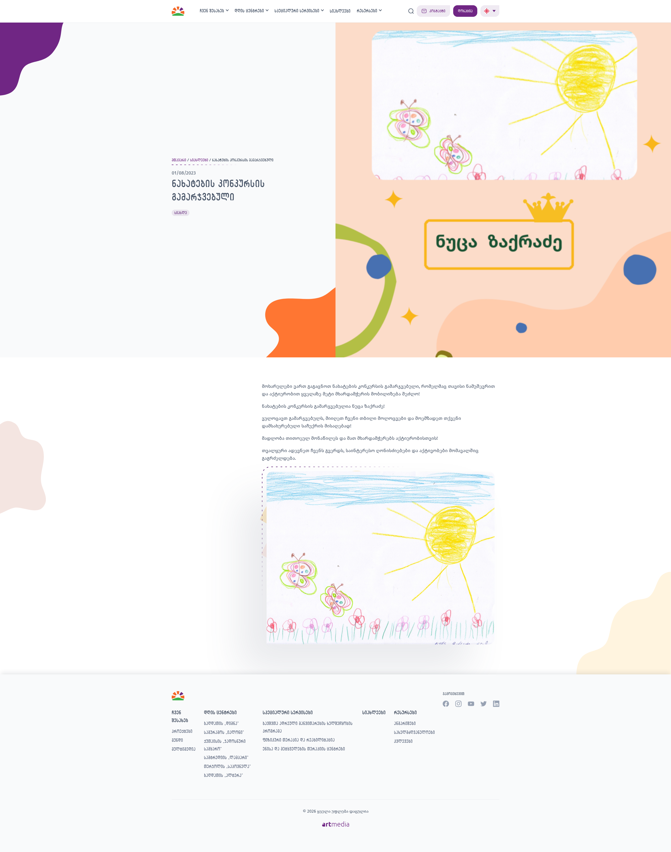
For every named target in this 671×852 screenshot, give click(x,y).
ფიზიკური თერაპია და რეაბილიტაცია (299, 739)
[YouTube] (471, 703)
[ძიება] (411, 11)
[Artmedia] (335, 823)
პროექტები (182, 731)
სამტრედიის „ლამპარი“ (226, 757)
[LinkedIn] (496, 704)
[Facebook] (446, 704)
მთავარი (179, 160)
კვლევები (403, 741)
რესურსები (367, 10)
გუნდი (177, 740)
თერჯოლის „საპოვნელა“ (227, 766)
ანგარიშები (405, 723)
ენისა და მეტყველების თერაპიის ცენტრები (304, 748)
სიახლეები (340, 10)
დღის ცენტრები (249, 10)
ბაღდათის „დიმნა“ (221, 723)
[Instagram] (458, 704)
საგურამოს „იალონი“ (224, 732)
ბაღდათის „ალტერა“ (223, 775)
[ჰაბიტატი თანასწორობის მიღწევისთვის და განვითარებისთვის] (178, 10)
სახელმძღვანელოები (414, 732)
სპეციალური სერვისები (296, 10)
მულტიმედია (184, 749)
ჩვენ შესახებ (212, 10)
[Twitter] (483, 703)
